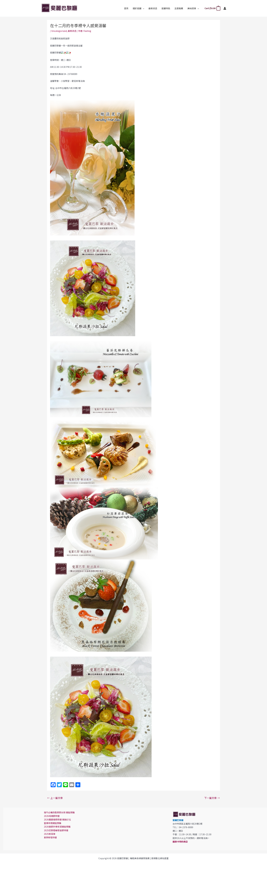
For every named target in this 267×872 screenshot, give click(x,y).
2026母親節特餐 (52, 815)
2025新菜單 (49, 833)
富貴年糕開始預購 (52, 823)
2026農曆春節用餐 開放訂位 (57, 819)
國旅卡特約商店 (180, 841)
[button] (142, 8)
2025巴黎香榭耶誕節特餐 (56, 830)
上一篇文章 (55, 798)
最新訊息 (72, 30)
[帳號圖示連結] (224, 8)
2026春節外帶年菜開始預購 (57, 826)
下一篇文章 (212, 798)
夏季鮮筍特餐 (50, 837)
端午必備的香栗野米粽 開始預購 (59, 812)
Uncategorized (59, 30)
